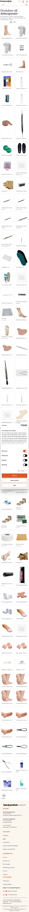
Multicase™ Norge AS (15, 910)
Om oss (5, 857)
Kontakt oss (6, 861)
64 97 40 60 (8, 820)
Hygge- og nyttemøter (9, 849)
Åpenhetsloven (7, 903)
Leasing (5, 874)
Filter (14, 22)
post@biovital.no (7, 822)
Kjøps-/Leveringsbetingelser (11, 888)
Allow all (14, 475)
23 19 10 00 (8, 813)
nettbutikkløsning (18, 909)
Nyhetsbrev (6, 881)
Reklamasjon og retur (9, 867)
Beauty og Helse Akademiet (10, 846)
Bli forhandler (6, 864)
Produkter (5, 835)
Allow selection (15, 480)
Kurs (4, 839)
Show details (21, 470)
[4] (3, 794)
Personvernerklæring (15, 901)
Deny (14, 485)
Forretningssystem (7, 909)
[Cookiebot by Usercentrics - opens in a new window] (20, 425)
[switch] (25, 455)
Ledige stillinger (7, 884)
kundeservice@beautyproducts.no (12, 815)
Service (5, 871)
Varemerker (6, 842)
